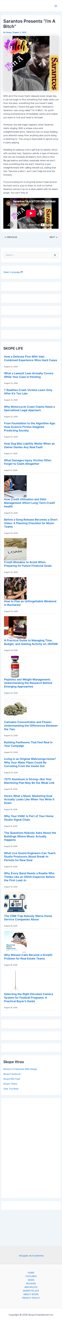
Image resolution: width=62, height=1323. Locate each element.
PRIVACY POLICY (31, 1298)
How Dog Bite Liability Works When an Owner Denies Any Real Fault (29, 445)
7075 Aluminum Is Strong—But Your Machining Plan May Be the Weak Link (29, 780)
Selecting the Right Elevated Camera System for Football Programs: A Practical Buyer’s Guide (28, 997)
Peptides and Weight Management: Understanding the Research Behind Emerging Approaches (28, 683)
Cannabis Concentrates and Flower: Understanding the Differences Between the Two (31, 725)
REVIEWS (31, 1283)
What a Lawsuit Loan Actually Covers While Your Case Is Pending (28, 375)
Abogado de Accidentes (31, 1255)
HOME (31, 1272)
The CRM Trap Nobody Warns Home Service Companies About (28, 917)
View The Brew (11, 1088)
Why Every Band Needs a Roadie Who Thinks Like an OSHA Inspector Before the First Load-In (29, 877)
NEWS (31, 1280)
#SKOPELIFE (31, 1287)
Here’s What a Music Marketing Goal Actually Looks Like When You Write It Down (29, 799)
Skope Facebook (12, 1074)
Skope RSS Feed (11, 1079)
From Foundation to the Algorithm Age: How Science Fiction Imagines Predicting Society (30, 427)
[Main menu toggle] (56, 6)
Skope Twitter (10, 1083)
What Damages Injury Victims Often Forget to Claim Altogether (27, 462)
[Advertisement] (31, 1147)
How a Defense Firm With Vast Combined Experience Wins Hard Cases (30, 358)
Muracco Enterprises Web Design (20, 1069)
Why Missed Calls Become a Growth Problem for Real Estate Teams (28, 956)
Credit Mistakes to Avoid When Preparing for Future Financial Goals (28, 563)
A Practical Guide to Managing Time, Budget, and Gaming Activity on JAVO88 (31, 642)
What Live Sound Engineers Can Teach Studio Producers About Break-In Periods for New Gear (30, 856)
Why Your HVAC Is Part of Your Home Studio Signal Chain (28, 817)
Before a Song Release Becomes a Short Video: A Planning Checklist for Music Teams (30, 523)
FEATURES (31, 1276)
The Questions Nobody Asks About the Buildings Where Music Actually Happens (30, 836)
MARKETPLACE (31, 1290)
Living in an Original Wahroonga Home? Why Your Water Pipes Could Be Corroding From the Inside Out (30, 762)
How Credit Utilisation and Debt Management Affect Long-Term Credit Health (29, 503)
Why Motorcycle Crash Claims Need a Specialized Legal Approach (29, 408)
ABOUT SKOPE (31, 1294)
